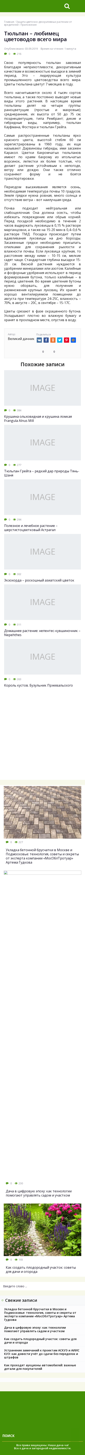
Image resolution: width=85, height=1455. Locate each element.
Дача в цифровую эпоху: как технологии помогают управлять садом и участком (35, 1329)
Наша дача (55, 1445)
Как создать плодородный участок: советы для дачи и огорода (40, 1340)
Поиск (8, 1435)
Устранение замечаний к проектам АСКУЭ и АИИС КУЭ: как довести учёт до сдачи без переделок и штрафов (41, 1353)
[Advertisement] (42, 736)
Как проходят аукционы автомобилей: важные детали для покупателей (40, 1367)
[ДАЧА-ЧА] (30, 6)
